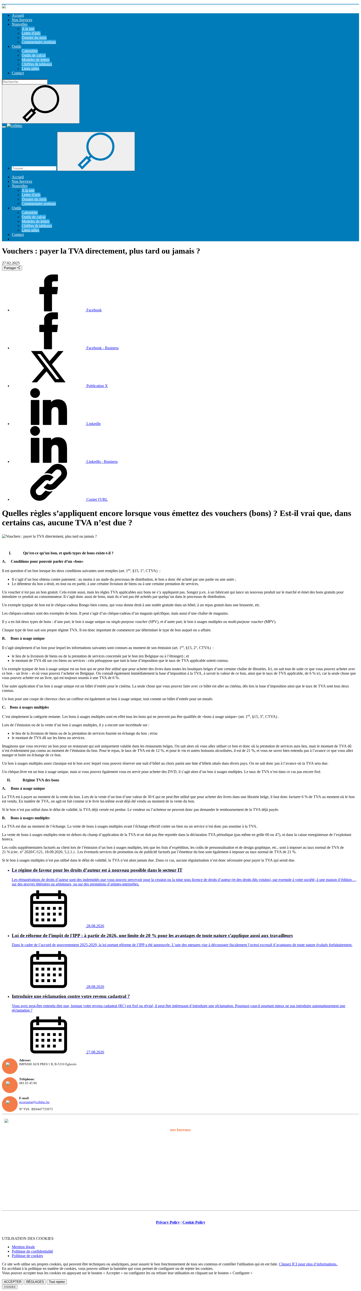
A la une (28, 29)
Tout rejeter (57, 1282)
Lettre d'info (31, 33)
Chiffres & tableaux (37, 64)
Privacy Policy (168, 1222)
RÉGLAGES (35, 1282)
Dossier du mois (34, 37)
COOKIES (9, 1287)
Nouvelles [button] (20, 24)
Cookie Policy (193, 1222)
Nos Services (22, 20)
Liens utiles (30, 68)
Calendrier (30, 51)
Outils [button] (16, 46)
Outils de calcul (34, 55)
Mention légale (23, 1247)
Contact (18, 73)
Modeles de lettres (36, 60)
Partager (10, 268)
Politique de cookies (27, 1256)
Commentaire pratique (39, 42)
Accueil (18, 15)
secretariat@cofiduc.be (34, 1102)
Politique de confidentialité (32, 1251)
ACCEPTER (12, 1282)
